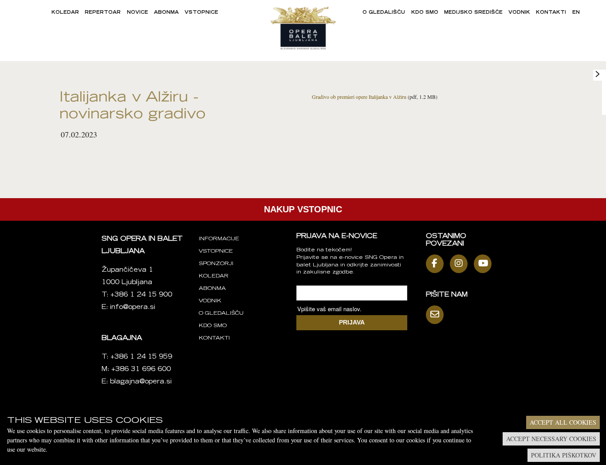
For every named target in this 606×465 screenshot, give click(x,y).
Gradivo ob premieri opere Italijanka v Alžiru (359, 96)
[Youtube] (485, 263)
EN (576, 13)
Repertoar (103, 13)
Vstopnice (201, 13)
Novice (137, 13)
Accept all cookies (563, 422)
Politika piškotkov (563, 455)
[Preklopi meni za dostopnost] (597, 74)
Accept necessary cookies (551, 438)
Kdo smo (424, 13)
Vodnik (519, 13)
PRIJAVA (352, 322)
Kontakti (551, 13)
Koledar (65, 13)
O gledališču (383, 13)
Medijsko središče (473, 13)
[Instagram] (461, 263)
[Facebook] (437, 263)
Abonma (166, 13)
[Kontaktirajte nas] (437, 314)
